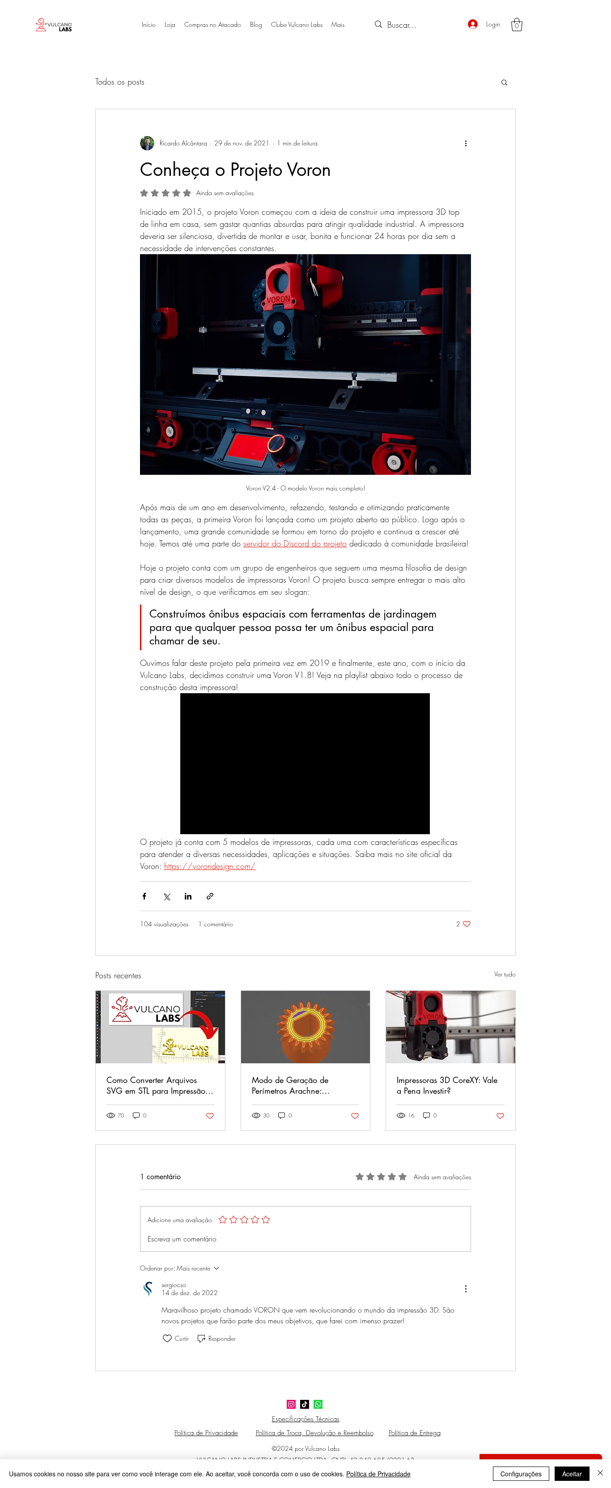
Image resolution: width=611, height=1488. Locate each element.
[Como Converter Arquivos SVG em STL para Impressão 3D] (160, 1027)
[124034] (318, 1404)
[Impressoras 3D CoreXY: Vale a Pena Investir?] (450, 1027)
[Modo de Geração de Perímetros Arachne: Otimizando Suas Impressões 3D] (305, 1027)
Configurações (521, 1473)
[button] (516, 24)
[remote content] (305, 764)
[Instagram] (291, 1404)
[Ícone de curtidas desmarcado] (167, 1338)
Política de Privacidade (378, 1473)
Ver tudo (505, 974)
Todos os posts (119, 81)
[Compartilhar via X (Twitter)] (166, 896)
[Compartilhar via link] (210, 896)
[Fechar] (600, 1474)
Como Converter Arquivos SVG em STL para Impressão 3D (155, 1085)
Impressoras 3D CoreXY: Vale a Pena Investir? (447, 1085)
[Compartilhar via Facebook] (144, 896)
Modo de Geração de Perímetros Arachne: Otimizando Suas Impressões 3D (302, 1085)
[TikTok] (304, 1404)
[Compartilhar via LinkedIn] (188, 896)
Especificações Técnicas (305, 1419)
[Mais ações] (465, 143)
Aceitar (572, 1473)
